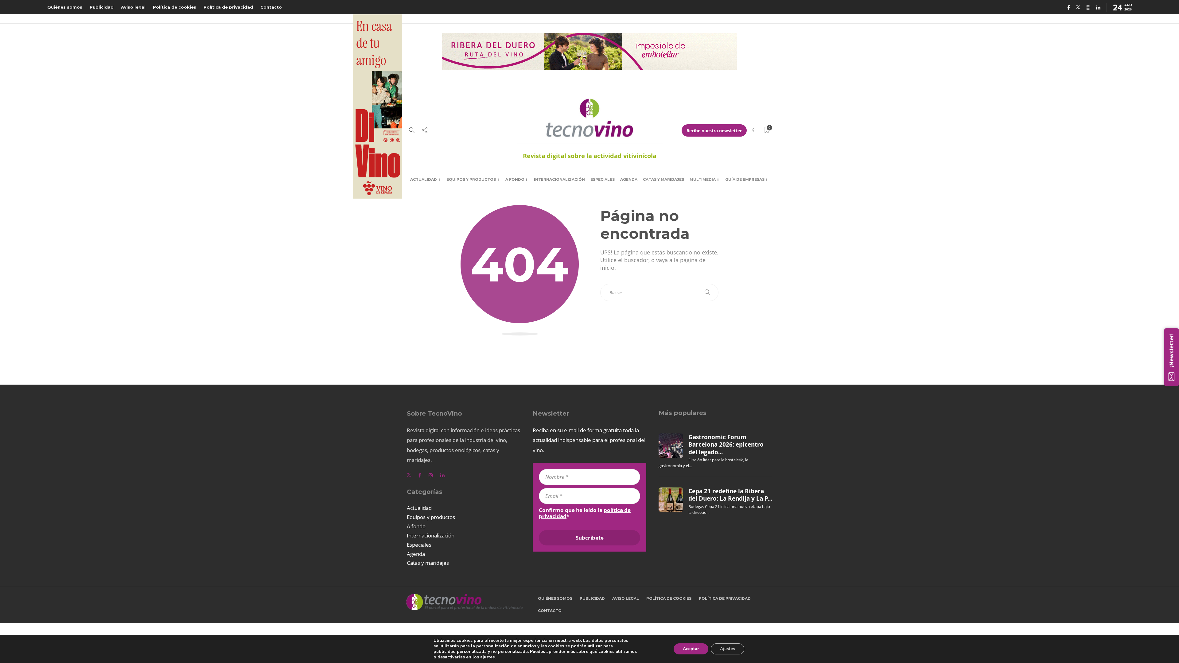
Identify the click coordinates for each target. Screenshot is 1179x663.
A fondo (514, 179)
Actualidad (423, 179)
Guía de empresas (745, 179)
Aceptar (691, 649)
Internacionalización (559, 179)
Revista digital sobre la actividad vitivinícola (589, 156)
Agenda (628, 179)
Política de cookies (174, 7)
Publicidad (102, 7)
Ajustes (727, 649)
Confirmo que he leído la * (585, 513)
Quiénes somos (64, 7)
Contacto (271, 7)
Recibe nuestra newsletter (714, 131)
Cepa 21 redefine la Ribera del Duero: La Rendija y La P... (730, 494)
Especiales (602, 179)
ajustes (487, 657)
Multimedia (703, 179)
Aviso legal (133, 7)
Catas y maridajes (663, 179)
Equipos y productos (471, 179)
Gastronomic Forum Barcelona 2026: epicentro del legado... (726, 444)
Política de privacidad (228, 7)
